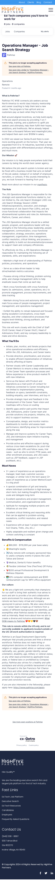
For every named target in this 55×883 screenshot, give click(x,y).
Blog (39, 2)
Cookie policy (34, 745)
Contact (47, 2)
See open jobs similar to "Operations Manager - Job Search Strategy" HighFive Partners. (29, 71)
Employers (7, 814)
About (22, 2)
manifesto (42, 184)
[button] (50, 9)
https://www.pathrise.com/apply (28, 687)
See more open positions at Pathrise (28, 722)
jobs (7, 31)
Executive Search (10, 801)
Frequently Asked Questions (15, 819)
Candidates (8, 810)
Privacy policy (21, 745)
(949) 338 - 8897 (10, 836)
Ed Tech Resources (11, 805)
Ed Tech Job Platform (12, 796)
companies (19, 31)
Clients (30, 2)
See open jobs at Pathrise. (20, 66)
